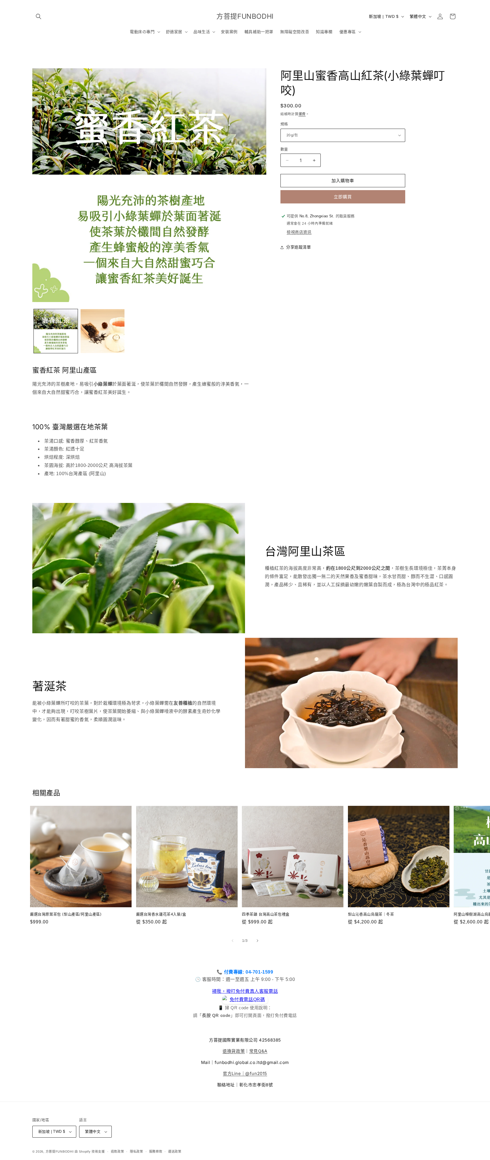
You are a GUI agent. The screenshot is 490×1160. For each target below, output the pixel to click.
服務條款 (155, 1151)
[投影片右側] (257, 940)
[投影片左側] (232, 940)
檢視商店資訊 (299, 232)
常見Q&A (258, 1051)
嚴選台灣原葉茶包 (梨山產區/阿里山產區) (66, 914)
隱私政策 (136, 1151)
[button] (38, 16)
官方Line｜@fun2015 (245, 1073)
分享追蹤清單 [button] (298, 247)
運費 (302, 114)
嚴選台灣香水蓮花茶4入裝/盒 (161, 914)
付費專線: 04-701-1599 (248, 972)
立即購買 (343, 196)
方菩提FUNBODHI (60, 1151)
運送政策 (174, 1151)
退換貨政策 (234, 1051)
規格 (284, 124)
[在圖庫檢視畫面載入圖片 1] (56, 331)
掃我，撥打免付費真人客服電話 (245, 991)
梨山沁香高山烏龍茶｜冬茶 (371, 914)
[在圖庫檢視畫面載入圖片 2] (102, 331)
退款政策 (117, 1151)
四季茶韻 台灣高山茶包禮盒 (266, 914)
